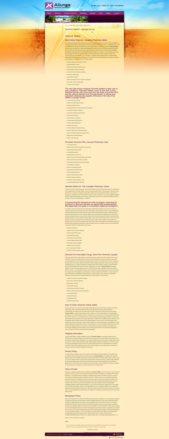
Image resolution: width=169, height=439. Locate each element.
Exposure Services (70, 13)
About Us (58, 13)
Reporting (83, 13)
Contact (116, 13)
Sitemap (70, 434)
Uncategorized (105, 425)
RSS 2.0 (82, 426)
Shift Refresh (120, 437)
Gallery (108, 13)
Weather (92, 13)
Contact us (65, 434)
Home (49, 13)
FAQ (100, 13)
